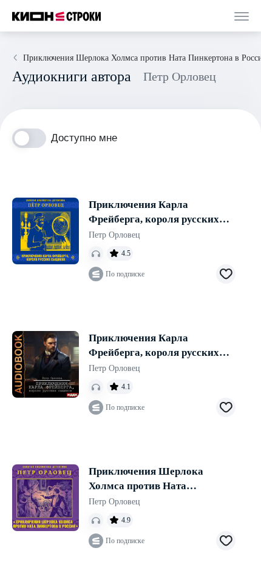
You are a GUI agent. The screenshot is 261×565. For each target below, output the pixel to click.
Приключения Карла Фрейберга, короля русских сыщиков (154, 213)
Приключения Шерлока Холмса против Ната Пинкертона (146, 479)
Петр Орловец (114, 234)
